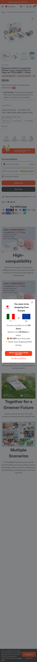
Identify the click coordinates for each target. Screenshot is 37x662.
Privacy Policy (16, 340)
